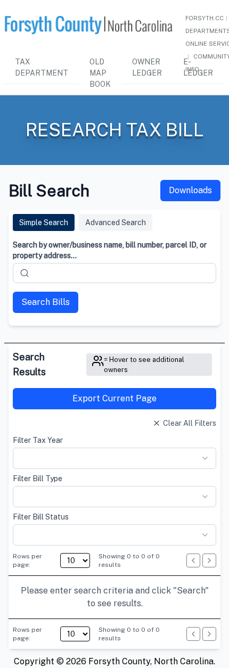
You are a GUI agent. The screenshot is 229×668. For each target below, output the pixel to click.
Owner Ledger (147, 67)
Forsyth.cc (204, 18)
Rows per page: (27, 560)
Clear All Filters (189, 423)
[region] (114, 597)
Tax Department (41, 67)
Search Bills (45, 302)
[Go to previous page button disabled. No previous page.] (193, 560)
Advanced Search (115, 222)
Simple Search (43, 222)
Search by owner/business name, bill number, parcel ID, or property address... (110, 250)
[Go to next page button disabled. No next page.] (209, 560)
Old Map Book (100, 72)
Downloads (190, 190)
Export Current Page (114, 398)
